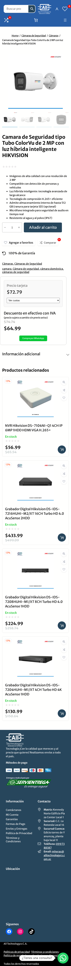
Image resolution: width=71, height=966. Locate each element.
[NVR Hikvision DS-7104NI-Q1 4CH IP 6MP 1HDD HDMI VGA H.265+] (35, 383)
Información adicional (21, 354)
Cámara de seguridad (26, 268)
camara (6, 268)
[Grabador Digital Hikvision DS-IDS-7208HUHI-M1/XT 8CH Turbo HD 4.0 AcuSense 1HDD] (35, 555)
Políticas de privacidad (17, 951)
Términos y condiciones (45, 951)
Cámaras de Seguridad (33, 35)
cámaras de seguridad (15, 272)
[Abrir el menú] (65, 20)
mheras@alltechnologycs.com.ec (54, 855)
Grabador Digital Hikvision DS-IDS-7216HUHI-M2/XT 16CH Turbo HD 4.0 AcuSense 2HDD (34, 513)
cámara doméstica (51, 268)
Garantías (55, 955)
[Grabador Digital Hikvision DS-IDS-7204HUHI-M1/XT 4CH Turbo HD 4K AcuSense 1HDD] (35, 643)
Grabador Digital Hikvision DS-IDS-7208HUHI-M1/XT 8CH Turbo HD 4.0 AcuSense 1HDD (34, 601)
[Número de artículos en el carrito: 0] (35, 20)
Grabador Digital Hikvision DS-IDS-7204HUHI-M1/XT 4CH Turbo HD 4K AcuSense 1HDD (33, 689)
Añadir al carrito (43, 227)
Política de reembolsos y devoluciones (26, 955)
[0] (64, 8)
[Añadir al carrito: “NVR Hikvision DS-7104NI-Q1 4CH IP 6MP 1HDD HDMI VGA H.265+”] (62, 449)
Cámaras (53, 35)
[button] (63, 958)
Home (15, 35)
